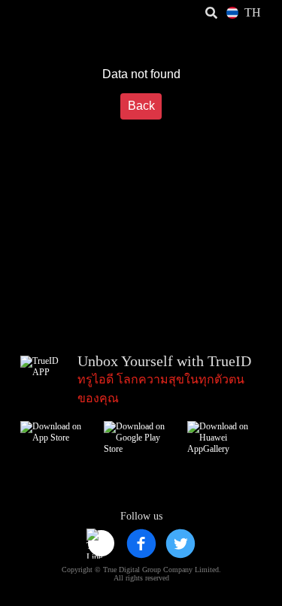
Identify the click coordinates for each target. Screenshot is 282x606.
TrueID (42, 13)
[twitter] (180, 544)
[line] (101, 544)
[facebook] (141, 544)
